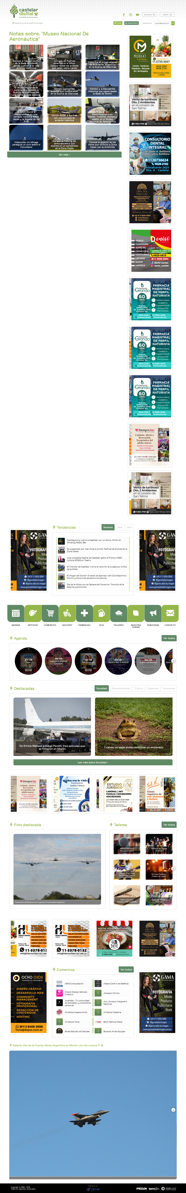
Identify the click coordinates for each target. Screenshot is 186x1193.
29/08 (118, 660)
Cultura (139, 688)
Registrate (132, 23)
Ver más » (64, 154)
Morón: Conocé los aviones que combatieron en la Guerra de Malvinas (64, 91)
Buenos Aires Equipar (114, 1031)
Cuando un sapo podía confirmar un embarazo (133, 747)
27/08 (28, 660)
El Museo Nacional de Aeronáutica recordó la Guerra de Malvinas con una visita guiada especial (26, 91)
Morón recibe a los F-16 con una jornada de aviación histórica (64, 118)
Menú (166, 14)
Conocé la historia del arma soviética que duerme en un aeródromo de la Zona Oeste (64, 145)
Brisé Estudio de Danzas (77, 1031)
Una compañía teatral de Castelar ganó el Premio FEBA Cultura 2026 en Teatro (94, 558)
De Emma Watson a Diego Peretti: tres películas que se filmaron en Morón (52, 747)
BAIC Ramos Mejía (112, 1021)
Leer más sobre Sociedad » (93, 762)
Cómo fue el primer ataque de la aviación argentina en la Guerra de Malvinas (102, 64)
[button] (173, 661)
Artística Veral (72, 1021)
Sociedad (101, 688)
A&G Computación (74, 983)
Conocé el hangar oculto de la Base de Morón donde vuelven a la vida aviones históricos (26, 64)
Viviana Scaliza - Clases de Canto (159, 875)
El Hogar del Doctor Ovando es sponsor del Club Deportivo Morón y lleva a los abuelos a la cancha (96, 576)
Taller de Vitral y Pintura (159, 900)
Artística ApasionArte (76, 1012)
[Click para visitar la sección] (15, 613)
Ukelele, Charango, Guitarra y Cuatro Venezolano (127, 875)
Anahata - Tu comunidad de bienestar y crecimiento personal (78, 1002)
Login (118, 23)
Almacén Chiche (111, 993)
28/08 (58, 661)
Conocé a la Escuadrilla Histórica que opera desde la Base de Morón (102, 91)
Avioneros (169, 688)
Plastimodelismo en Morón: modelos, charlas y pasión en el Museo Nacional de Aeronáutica (102, 118)
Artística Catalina (112, 1012)
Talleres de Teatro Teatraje (159, 849)
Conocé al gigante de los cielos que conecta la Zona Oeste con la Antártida (102, 144)
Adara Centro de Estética (115, 983)
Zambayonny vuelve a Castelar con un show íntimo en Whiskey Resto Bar (94, 541)
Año (129, 527)
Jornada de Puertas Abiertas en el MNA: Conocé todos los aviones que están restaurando (64, 64)
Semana (108, 527)
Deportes (153, 688)
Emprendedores (121, 688)
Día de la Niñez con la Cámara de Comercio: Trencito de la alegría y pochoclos (95, 585)
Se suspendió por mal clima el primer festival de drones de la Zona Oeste (97, 550)
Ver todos (169, 638)
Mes (120, 527)
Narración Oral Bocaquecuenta (127, 849)
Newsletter (147, 23)
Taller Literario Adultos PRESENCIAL (127, 900)
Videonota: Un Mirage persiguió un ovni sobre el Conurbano (26, 144)
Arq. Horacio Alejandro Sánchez (115, 1002)
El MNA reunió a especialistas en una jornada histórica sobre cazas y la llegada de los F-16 (26, 116)
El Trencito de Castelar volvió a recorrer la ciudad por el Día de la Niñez (97, 567)
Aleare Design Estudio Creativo (76, 993)
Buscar (148, 14)
